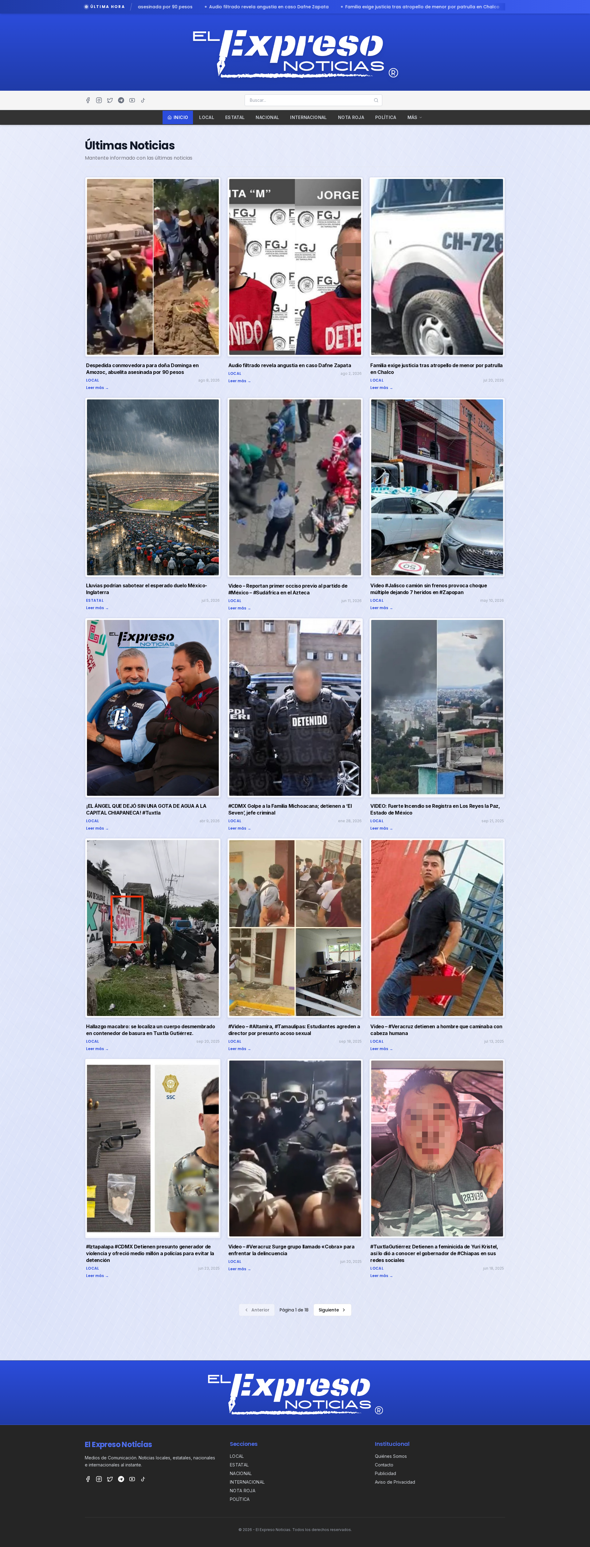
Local (206, 117)
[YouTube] (132, 100)
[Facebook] (88, 100)
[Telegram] (121, 100)
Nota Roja (351, 117)
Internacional (308, 117)
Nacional (267, 117)
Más (412, 117)
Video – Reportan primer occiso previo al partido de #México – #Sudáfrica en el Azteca (444, 7)
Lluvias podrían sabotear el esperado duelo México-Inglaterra (257, 7)
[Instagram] (99, 100)
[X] (110, 100)
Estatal (235, 117)
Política (385, 117)
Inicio (181, 117)
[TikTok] (143, 100)
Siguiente (329, 1310)
